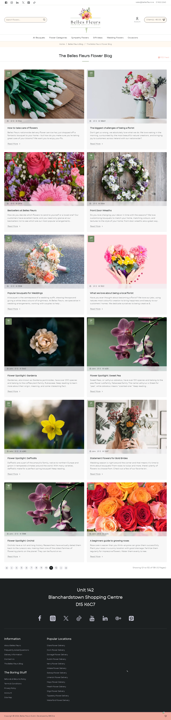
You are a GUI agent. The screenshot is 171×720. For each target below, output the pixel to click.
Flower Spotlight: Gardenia (22, 376)
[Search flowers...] (44, 19)
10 (46, 568)
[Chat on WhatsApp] (166, 715)
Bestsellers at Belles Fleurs (21, 210)
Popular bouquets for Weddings (25, 293)
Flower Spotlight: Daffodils (22, 458)
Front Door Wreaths (101, 210)
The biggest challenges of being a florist (112, 128)
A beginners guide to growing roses (109, 541)
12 (56, 568)
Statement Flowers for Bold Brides (109, 458)
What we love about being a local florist (111, 293)
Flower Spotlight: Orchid (20, 541)
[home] (62, 44)
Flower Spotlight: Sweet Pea (105, 376)
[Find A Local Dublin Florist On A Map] (128, 670)
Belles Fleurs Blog (75, 44)
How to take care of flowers (22, 128)
